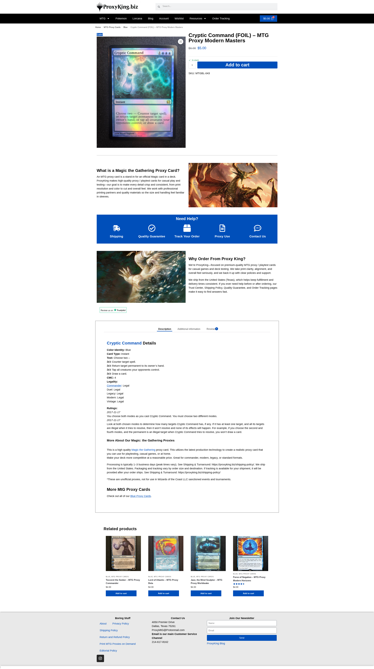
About (103, 623)
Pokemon (121, 18)
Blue (125, 27)
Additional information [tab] (189, 329)
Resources (196, 18)
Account (164, 18)
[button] (180, 41)
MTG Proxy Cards (112, 27)
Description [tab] (164, 329)
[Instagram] (100, 658)
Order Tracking (221, 18)
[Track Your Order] (187, 228)
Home (98, 27)
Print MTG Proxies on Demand (118, 643)
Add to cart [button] (121, 593)
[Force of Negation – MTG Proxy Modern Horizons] (250, 553)
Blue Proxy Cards (140, 496)
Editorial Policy (108, 650)
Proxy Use (222, 236)
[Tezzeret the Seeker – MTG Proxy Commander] (123, 553)
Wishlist (179, 18)
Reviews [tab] (212, 329)
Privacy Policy (120, 623)
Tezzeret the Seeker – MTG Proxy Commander (123, 582)
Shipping (116, 236)
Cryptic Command (124, 343)
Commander (114, 385)
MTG (103, 18)
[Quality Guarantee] (151, 228)
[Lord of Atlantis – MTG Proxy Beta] (165, 553)
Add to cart (237, 64)
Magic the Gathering (143, 449)
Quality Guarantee (151, 236)
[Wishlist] (136, 540)
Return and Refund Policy (115, 637)
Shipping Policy (109, 630)
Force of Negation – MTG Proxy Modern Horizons (249, 579)
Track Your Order (187, 236)
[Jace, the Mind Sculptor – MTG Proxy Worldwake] (208, 553)
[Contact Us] (257, 228)
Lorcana (137, 18)
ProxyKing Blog (216, 643)
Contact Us (257, 236)
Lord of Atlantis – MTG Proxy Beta (163, 582)
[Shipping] (116, 228)
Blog (150, 18)
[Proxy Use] (222, 228)
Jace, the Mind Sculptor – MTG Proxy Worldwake (206, 582)
